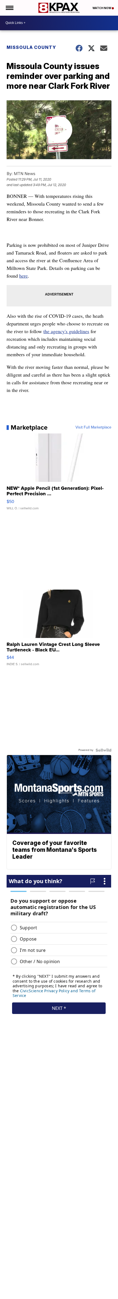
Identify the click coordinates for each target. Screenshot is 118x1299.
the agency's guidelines (66, 331)
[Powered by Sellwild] (103, 750)
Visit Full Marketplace (93, 427)
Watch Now (102, 8)
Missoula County (31, 47)
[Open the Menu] (9, 7)
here (23, 275)
